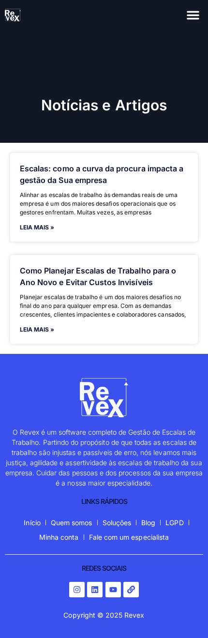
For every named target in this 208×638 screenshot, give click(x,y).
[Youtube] (113, 589)
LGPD (174, 522)
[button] (193, 15)
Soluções (117, 522)
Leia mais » (37, 227)
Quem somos (71, 522)
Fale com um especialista (129, 537)
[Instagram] (77, 589)
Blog (148, 522)
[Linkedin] (95, 589)
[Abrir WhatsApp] (183, 613)
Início (32, 522)
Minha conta (59, 537)
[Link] (131, 589)
